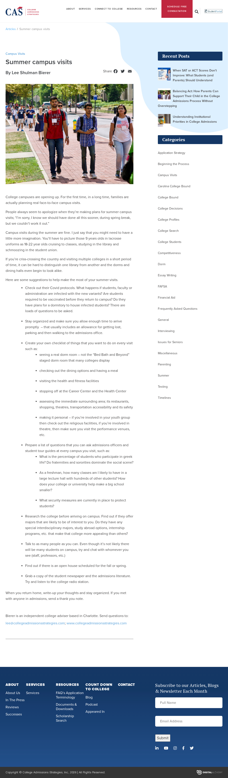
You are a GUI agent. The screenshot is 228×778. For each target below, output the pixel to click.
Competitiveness (169, 253)
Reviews (12, 707)
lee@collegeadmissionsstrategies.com (35, 623)
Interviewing (166, 331)
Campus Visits (167, 175)
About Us (13, 693)
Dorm (161, 264)
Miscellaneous (167, 353)
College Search (168, 231)
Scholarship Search (65, 718)
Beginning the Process (173, 164)
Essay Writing (167, 275)
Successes (14, 714)
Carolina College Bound (174, 186)
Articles (11, 29)
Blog (89, 697)
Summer (163, 375)
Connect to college (109, 9)
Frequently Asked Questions (177, 309)
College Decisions (170, 208)
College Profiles (168, 220)
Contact (151, 9)
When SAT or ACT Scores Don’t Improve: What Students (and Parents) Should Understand (195, 75)
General (163, 320)
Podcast (92, 704)
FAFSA (162, 286)
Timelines (164, 398)
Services (85, 9)
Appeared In (95, 711)
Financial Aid (166, 297)
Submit (163, 738)
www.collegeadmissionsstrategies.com (97, 623)
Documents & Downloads (66, 706)
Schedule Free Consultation (177, 8)
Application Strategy (171, 153)
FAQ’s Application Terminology (70, 695)
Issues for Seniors (170, 342)
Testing (163, 387)
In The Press (15, 700)
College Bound (168, 197)
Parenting (164, 364)
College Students (169, 242)
